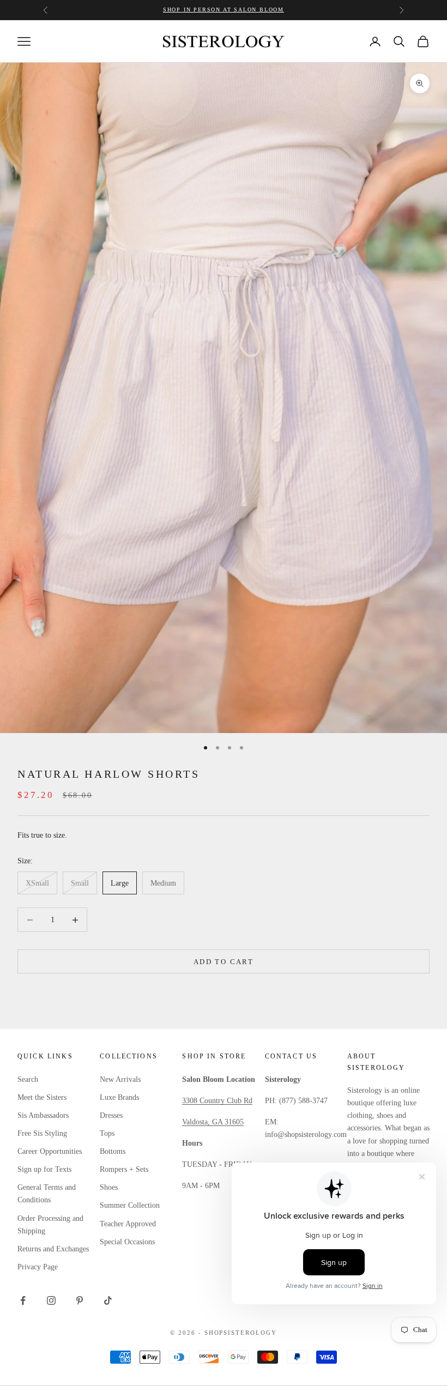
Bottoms (112, 1151)
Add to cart (223, 962)
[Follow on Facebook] (22, 1300)
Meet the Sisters (42, 1097)
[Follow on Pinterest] (79, 1300)
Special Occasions (127, 1242)
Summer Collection (130, 1205)
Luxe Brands (119, 1097)
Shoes (109, 1187)
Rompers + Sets (124, 1169)
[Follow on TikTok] (107, 1300)
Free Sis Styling (42, 1133)
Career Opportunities (49, 1151)
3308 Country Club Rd (217, 1101)
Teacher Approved (128, 1224)
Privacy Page (37, 1267)
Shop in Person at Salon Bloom (223, 10)
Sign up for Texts (44, 1169)
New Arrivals (120, 1079)
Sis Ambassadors (43, 1115)
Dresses (111, 1115)
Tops (107, 1133)
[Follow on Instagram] (51, 1300)
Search (27, 1079)
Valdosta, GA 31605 (213, 1122)
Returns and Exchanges (53, 1249)
